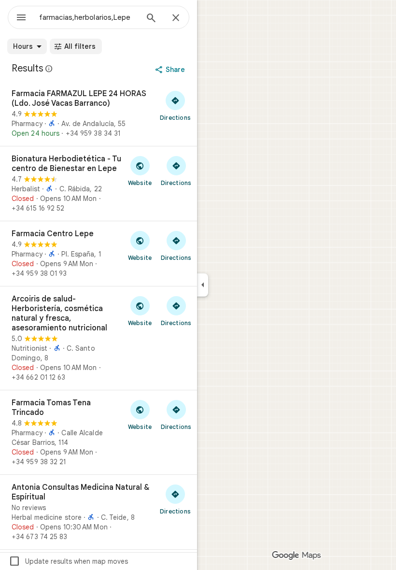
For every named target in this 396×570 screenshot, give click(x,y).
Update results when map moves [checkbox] (68, 561)
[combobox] (88, 17)
